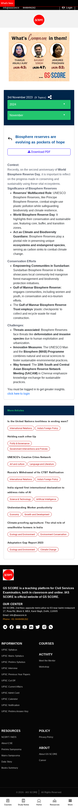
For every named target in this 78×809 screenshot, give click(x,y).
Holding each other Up (21, 436)
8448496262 (29, 8)
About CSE (7, 743)
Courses (8, 805)
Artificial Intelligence (46, 499)
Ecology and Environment (22, 534)
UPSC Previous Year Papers (15, 674)
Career (42, 760)
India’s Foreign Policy (47, 428)
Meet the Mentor (47, 660)
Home (39, 805)
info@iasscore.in (11, 8)
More (70, 805)
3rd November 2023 (20, 97)
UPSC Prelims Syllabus (13, 662)
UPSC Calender (9, 699)
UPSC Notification (10, 705)
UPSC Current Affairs (12, 686)
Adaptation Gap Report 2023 (25, 542)
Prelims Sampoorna (11, 749)
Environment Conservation (53, 534)
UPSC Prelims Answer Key (14, 711)
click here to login (18, 393)
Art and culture (17, 464)
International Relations (21, 428)
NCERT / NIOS (8, 737)
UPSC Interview (9, 668)
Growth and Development (36, 514)
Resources (54, 805)
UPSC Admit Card (10, 693)
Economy (14, 514)
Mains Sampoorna (10, 755)
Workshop (44, 667)
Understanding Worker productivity (29, 507)
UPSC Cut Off (8, 680)
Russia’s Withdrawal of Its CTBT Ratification (35, 472)
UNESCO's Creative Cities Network (29, 457)
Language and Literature (42, 464)
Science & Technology (20, 499)
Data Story (6, 761)
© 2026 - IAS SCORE (27, 792)
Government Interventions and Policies (29, 449)
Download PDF (40, 152)
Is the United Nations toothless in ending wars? (37, 421)
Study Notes (23, 805)
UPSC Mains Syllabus (12, 656)
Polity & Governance (19, 443)
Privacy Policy (46, 737)
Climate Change (48, 549)
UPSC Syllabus (9, 650)
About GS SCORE (48, 754)
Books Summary (9, 768)
